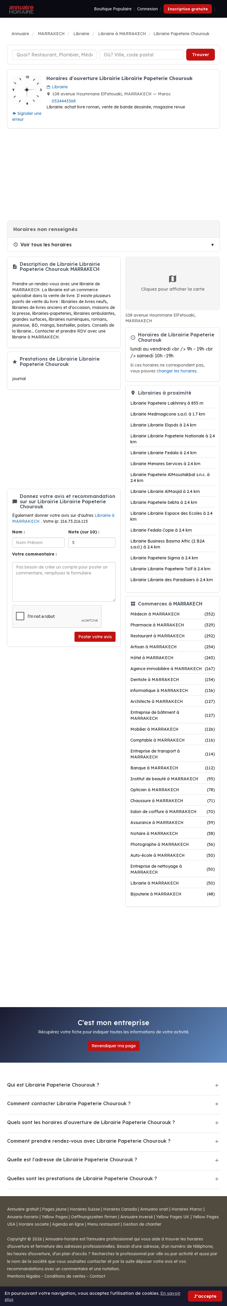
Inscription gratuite (188, 8)
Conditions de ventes (64, 1276)
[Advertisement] (113, 174)
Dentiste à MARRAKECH (172, 679)
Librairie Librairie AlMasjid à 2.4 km (165, 491)
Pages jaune (54, 1209)
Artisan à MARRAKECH (172, 646)
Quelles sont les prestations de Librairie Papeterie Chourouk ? (82, 1178)
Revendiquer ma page (114, 1045)
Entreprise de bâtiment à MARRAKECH (172, 715)
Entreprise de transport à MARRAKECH (172, 754)
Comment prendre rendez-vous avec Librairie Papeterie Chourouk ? (89, 1141)
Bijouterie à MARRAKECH (172, 894)
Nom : (18, 532)
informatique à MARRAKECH (172, 690)
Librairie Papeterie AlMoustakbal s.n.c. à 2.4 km (170, 477)
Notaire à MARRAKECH (172, 833)
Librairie (59, 86)
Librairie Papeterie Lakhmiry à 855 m (166, 403)
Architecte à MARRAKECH (172, 701)
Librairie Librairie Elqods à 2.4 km (163, 425)
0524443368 (64, 101)
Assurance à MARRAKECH (172, 822)
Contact (97, 1276)
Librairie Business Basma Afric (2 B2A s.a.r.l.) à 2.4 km (167, 544)
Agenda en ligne (68, 1224)
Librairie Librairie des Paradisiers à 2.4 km (171, 579)
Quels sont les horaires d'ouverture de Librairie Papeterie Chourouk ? (91, 1122)
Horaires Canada (120, 1209)
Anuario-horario (22, 1216)
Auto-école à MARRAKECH (172, 855)
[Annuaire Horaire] (20, 9)
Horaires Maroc (186, 1209)
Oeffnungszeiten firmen (94, 1216)
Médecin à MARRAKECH (172, 614)
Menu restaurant (103, 1224)
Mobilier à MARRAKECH (172, 729)
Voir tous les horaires (46, 244)
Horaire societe (34, 1224)
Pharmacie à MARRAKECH (172, 625)
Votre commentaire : (34, 554)
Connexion (147, 9)
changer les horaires (177, 370)
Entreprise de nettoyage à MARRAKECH (172, 869)
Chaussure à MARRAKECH (172, 800)
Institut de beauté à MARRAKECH (172, 778)
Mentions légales (23, 1276)
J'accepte (205, 1296)
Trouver (200, 54)
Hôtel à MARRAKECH (172, 657)
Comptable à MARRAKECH (172, 740)
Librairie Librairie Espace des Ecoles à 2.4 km (171, 516)
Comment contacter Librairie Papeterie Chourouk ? (69, 1103)
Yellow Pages (55, 1216)
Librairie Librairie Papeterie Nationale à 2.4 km (172, 438)
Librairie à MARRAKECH (172, 883)
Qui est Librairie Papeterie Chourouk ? (53, 1085)
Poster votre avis (95, 636)
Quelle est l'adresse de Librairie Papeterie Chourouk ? (72, 1159)
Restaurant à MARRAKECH (172, 636)
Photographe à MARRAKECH (172, 844)
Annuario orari (154, 1209)
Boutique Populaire (113, 9)
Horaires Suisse (85, 1209)
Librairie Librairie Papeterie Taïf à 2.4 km (170, 568)
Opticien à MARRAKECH (172, 789)
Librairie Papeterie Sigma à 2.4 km (164, 558)
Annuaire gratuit (23, 1209)
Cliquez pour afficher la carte (173, 289)
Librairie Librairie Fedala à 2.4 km (163, 452)
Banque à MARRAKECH (172, 768)
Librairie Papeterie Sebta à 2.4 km (163, 502)
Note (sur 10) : (83, 532)
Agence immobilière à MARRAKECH (172, 668)
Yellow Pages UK (172, 1216)
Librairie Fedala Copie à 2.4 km (161, 530)
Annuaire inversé (136, 1216)
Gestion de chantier (142, 1224)
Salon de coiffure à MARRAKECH (172, 811)
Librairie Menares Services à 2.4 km (165, 463)
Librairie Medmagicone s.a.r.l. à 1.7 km (167, 414)
